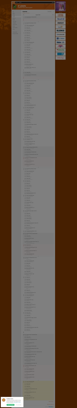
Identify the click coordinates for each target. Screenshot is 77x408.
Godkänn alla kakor (10, 404)
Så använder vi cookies (17, 402)
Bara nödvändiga (18, 404)
